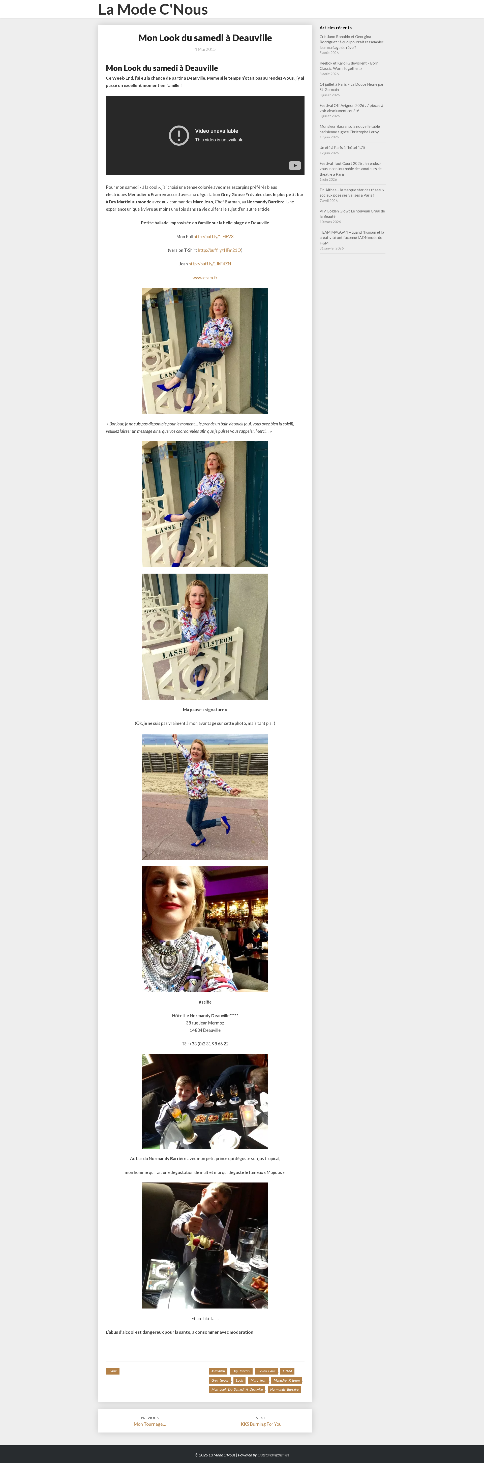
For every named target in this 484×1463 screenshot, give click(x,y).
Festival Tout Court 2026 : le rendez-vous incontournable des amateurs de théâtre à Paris (351, 168)
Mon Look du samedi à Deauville (237, 1389)
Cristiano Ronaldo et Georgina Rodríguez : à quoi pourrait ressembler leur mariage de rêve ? (351, 42)
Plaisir (112, 1371)
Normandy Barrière (284, 1389)
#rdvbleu (218, 1371)
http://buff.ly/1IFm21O (219, 250)
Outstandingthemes (273, 1454)
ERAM (287, 1371)
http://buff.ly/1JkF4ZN (210, 263)
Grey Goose (219, 1380)
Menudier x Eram (287, 1380)
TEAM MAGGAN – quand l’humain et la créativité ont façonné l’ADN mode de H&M (352, 237)
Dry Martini (241, 1371)
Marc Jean (258, 1380)
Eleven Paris (266, 1371)
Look (239, 1380)
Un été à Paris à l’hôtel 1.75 (342, 147)
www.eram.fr (205, 277)
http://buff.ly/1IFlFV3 (214, 236)
